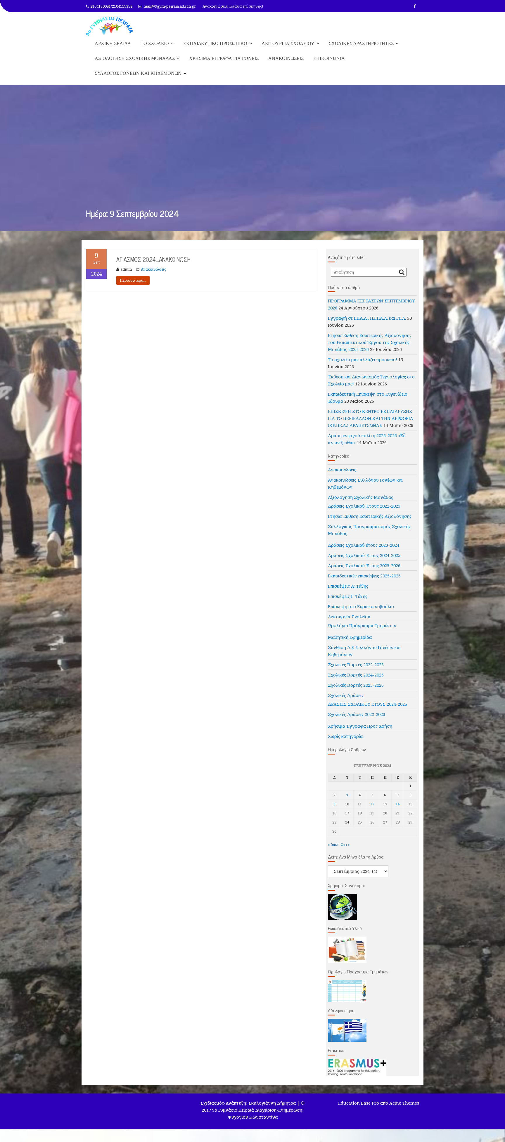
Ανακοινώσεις (153, 269)
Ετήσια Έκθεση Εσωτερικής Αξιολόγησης (369, 516)
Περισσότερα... (133, 280)
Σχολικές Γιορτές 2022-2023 (356, 664)
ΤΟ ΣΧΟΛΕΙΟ (155, 43)
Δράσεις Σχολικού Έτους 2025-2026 (364, 565)
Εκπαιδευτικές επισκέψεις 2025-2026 (364, 576)
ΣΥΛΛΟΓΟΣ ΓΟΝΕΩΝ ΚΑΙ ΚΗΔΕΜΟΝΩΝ (138, 73)
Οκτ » (345, 844)
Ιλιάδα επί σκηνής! (246, 6)
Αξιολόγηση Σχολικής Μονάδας (360, 497)
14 (398, 804)
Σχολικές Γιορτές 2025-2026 (356, 685)
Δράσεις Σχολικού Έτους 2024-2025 (364, 555)
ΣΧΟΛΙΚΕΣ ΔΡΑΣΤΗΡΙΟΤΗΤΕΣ (361, 43)
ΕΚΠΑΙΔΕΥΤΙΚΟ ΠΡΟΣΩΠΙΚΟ (215, 43)
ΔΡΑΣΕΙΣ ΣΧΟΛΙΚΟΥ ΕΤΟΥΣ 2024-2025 (367, 704)
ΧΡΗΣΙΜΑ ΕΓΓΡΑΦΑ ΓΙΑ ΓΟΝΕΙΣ (224, 58)
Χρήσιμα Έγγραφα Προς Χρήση (360, 726)
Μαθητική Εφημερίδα (350, 637)
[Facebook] (414, 6)
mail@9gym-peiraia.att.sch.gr (169, 6)
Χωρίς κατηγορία (345, 736)
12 (372, 804)
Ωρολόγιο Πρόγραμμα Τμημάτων (362, 625)
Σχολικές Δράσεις (346, 695)
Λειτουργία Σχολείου (349, 617)
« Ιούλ (333, 844)
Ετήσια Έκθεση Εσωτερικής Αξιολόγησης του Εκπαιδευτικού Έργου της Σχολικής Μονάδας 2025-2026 (369, 342)
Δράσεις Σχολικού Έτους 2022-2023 (364, 506)
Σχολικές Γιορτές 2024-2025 (356, 675)
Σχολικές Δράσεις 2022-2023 (356, 714)
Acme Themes (404, 1103)
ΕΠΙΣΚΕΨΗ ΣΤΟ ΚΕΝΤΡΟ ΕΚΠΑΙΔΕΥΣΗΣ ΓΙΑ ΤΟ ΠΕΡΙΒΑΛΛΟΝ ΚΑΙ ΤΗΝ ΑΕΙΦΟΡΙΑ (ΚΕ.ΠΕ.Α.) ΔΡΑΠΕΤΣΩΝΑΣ (370, 418)
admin (126, 269)
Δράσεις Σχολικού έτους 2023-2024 (363, 545)
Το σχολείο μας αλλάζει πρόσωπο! (362, 359)
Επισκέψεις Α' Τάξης (348, 586)
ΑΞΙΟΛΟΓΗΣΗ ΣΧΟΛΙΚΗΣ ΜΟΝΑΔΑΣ (135, 58)
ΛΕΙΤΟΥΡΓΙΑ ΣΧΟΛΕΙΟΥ (288, 43)
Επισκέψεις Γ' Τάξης (347, 596)
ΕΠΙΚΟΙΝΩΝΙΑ (329, 58)
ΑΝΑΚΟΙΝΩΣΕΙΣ (286, 58)
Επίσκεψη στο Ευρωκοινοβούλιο (361, 606)
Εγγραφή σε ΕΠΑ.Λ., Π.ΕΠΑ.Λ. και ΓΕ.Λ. (367, 318)
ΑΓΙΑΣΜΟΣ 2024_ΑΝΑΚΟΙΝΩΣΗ (153, 259)
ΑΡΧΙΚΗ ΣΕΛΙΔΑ (113, 43)
